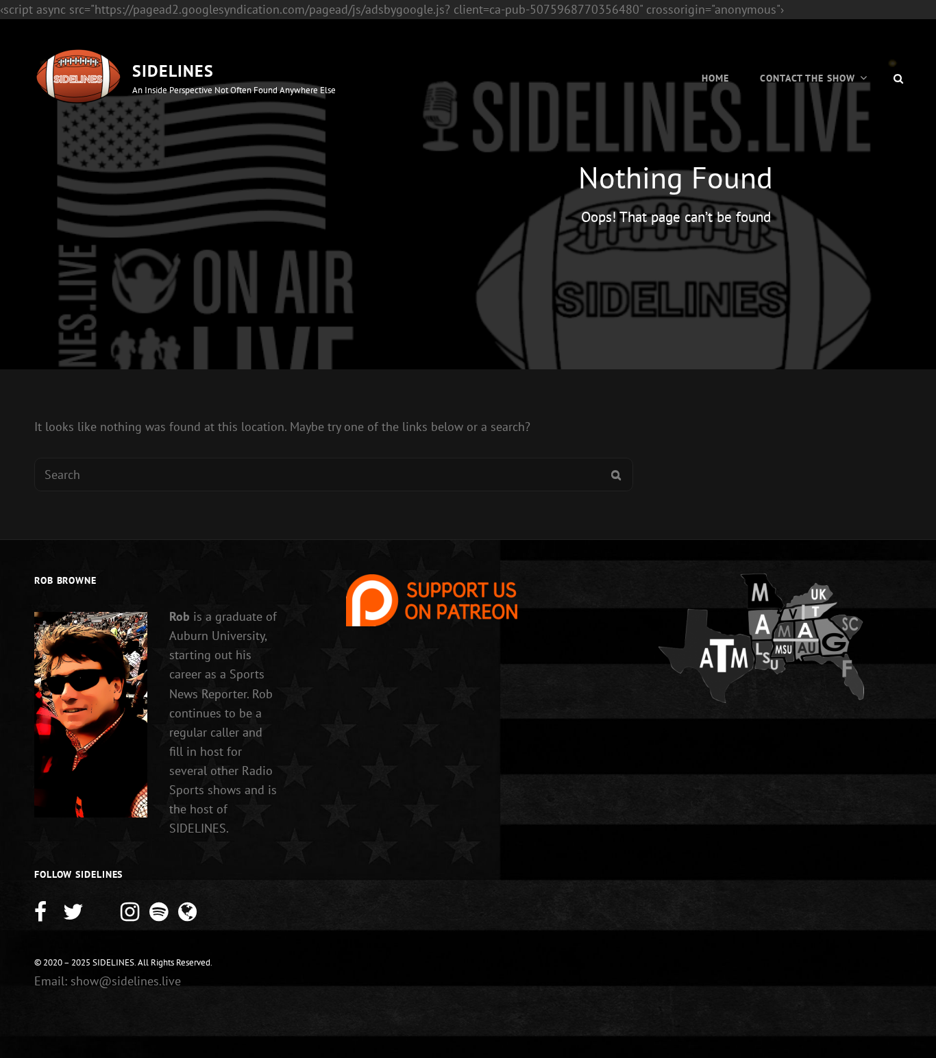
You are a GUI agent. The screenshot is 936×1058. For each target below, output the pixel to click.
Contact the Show (807, 78)
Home (715, 78)
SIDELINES (173, 71)
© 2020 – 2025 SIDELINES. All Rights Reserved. (123, 962)
